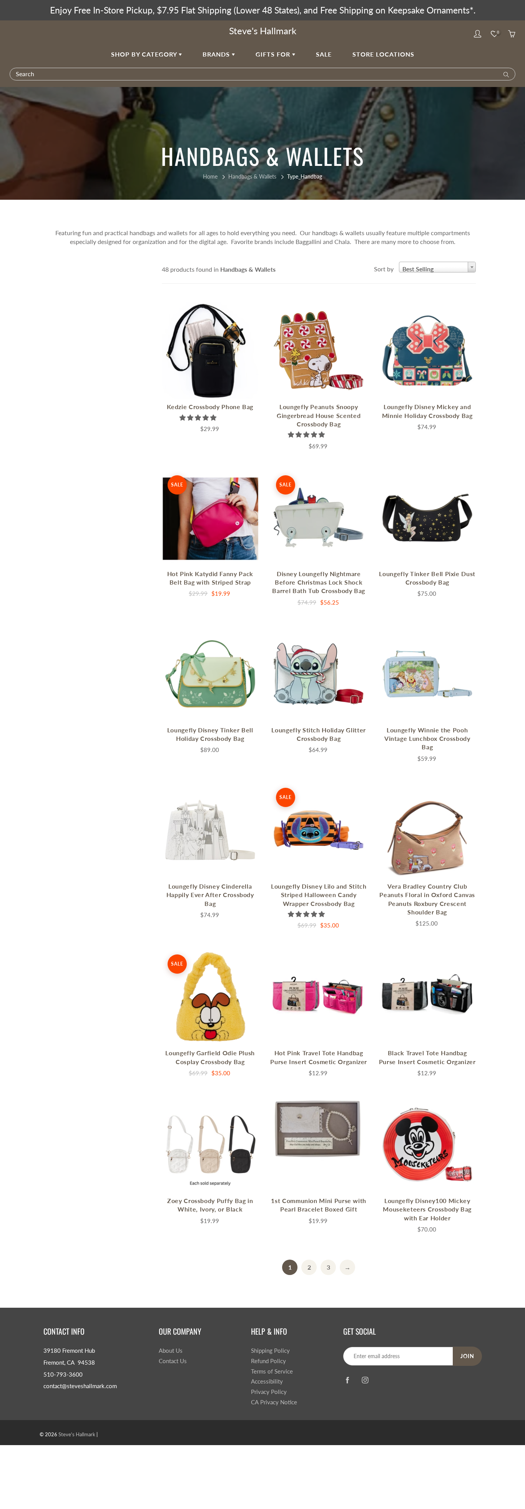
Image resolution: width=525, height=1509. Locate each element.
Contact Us (173, 1361)
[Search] (504, 74)
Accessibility (267, 1381)
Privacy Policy (269, 1392)
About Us (171, 1350)
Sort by (384, 268)
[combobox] (437, 267)
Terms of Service (272, 1371)
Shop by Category (145, 54)
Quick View (210, 350)
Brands (217, 54)
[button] (198, 417)
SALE (324, 54)
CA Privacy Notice (274, 1402)
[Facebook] (347, 1380)
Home (210, 176)
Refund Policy (268, 1361)
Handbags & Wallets (252, 176)
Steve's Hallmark (262, 30)
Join (467, 1356)
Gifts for (274, 54)
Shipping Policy (270, 1350)
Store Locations (383, 54)
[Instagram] (365, 1380)
